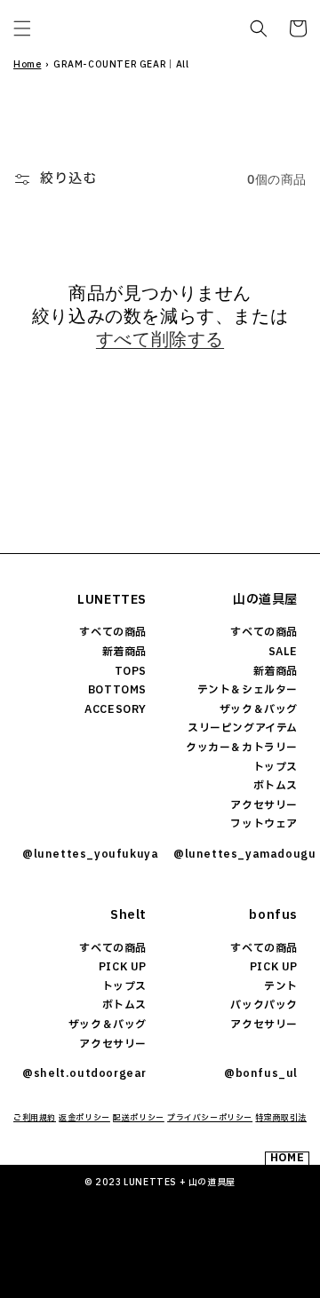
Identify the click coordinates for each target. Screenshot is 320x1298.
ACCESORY (115, 709)
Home (27, 64)
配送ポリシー (138, 1118)
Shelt (128, 915)
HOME (287, 1158)
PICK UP (123, 967)
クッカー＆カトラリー (242, 748)
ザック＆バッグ (259, 709)
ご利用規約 (34, 1118)
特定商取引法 (281, 1118)
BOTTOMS (117, 690)
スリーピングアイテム (243, 728)
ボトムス (275, 786)
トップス (275, 767)
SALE (283, 652)
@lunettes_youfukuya (84, 854)
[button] (22, 28)
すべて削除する (160, 339)
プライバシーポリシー (209, 1118)
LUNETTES (112, 599)
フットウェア (264, 824)
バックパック (264, 1005)
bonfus (273, 915)
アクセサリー (264, 805)
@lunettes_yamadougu (235, 854)
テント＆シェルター (247, 690)
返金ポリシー (84, 1118)
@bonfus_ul (261, 1073)
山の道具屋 (265, 599)
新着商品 (124, 652)
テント (281, 986)
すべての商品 (113, 632)
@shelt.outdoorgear (84, 1073)
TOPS (131, 671)
